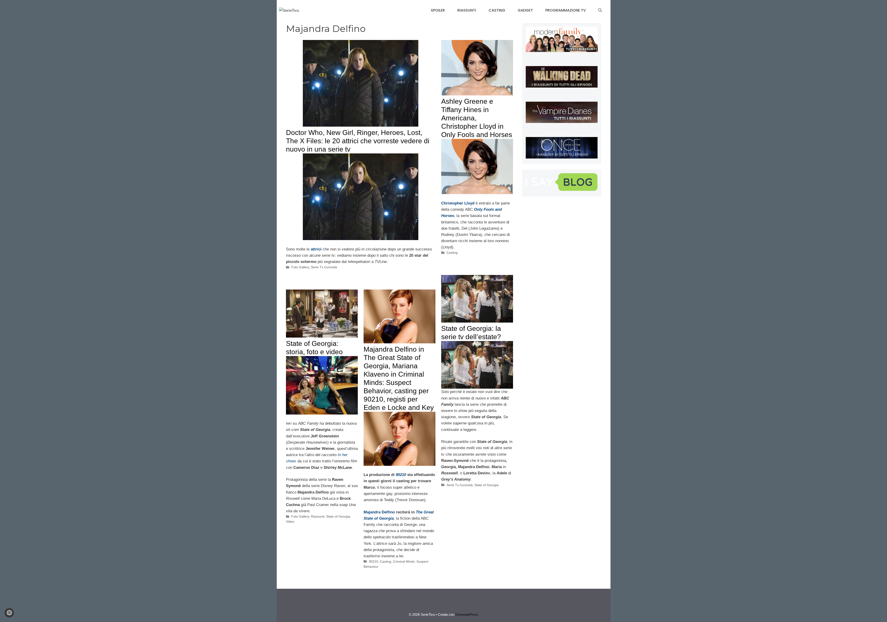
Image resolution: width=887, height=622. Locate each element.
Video (290, 521)
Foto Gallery (300, 267)
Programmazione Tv (565, 10)
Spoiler (438, 10)
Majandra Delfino (379, 512)
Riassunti (466, 10)
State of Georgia (486, 485)
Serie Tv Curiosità (324, 267)
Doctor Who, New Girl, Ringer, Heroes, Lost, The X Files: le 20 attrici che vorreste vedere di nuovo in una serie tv (357, 141)
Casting (497, 10)
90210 (373, 561)
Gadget (525, 10)
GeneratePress (466, 614)
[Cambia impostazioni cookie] (9, 612)
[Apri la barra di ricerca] (600, 10)
